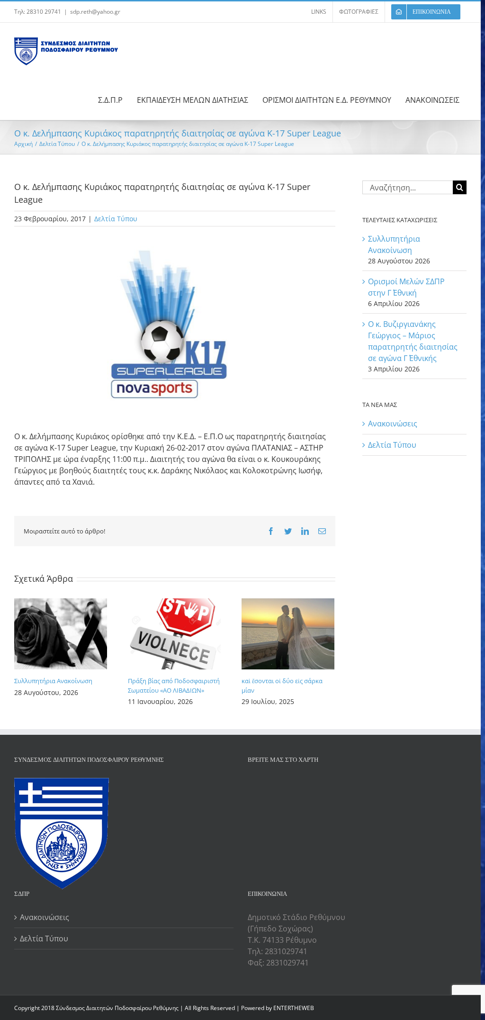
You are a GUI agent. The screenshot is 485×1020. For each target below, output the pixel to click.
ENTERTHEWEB (293, 1008)
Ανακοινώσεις (392, 423)
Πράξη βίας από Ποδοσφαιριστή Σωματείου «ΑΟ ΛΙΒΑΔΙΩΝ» (174, 686)
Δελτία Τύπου (115, 218)
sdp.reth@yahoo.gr (95, 12)
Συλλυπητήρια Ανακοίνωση (53, 681)
